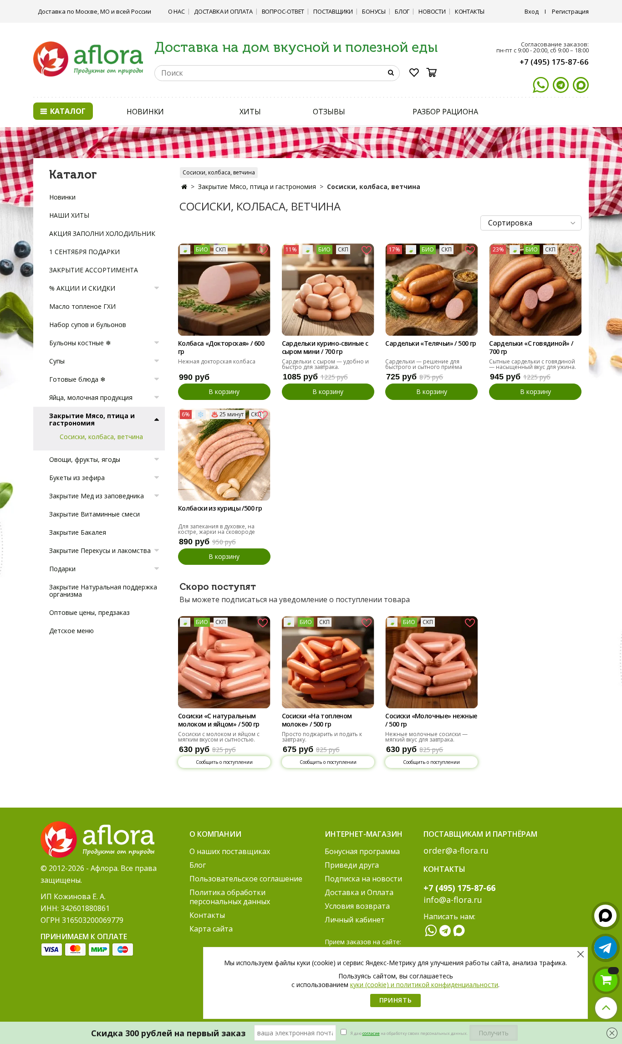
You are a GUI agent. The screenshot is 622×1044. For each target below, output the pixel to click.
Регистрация (570, 11)
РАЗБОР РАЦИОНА (445, 112)
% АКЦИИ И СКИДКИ (82, 288)
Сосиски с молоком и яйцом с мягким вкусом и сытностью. (219, 736)
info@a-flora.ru (452, 899)
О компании (215, 834)
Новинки (62, 197)
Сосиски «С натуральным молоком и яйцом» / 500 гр (219, 720)
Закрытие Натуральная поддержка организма (103, 591)
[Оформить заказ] (606, 980)
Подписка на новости (363, 878)
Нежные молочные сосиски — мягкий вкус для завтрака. (426, 736)
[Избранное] (414, 74)
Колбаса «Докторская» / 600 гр (221, 347)
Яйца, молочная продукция (91, 397)
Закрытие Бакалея (77, 532)
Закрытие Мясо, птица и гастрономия (257, 186)
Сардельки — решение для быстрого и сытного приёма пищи (423, 367)
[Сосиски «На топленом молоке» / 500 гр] (328, 662)
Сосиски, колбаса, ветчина (219, 172)
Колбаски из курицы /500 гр (220, 508)
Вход (532, 11)
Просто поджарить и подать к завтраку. (322, 736)
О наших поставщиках (229, 851)
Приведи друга (352, 865)
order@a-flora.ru (456, 850)
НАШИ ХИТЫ (69, 215)
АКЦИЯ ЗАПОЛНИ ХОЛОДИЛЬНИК (102, 233)
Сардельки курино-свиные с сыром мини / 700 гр (325, 347)
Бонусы (374, 11)
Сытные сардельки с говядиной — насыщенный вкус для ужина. (532, 364)
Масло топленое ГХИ (82, 306)
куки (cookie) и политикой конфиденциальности (424, 984)
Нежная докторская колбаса (216, 361)
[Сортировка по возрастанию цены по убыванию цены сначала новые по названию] (530, 222)
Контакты (469, 11)
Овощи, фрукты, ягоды (84, 459)
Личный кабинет (355, 919)
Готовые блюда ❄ (77, 379)
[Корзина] (434, 72)
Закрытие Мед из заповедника (96, 495)
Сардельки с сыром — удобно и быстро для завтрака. (325, 364)
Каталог (67, 111)
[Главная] (184, 186)
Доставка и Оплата (223, 11)
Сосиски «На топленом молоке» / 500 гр (317, 720)
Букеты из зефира (77, 477)
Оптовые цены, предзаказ (89, 612)
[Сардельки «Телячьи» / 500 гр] (431, 289)
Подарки (62, 568)
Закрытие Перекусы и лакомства (100, 550)
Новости (432, 11)
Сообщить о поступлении (224, 762)
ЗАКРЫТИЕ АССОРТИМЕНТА (93, 270)
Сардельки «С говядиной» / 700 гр (531, 347)
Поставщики (333, 11)
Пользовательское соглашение (245, 878)
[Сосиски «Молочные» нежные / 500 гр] (431, 662)
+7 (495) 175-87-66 (554, 61)
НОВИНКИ (145, 112)
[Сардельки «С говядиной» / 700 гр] (535, 289)
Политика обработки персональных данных (229, 897)
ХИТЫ (250, 112)
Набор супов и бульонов (87, 324)
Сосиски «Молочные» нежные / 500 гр (431, 720)
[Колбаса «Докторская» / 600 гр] (224, 289)
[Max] (581, 85)
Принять (395, 1000)
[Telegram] (561, 85)
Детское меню (71, 630)
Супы (57, 361)
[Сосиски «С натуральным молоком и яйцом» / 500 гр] (224, 662)
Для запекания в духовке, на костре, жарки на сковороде (216, 529)
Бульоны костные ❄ (80, 342)
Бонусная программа (362, 851)
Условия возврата (357, 906)
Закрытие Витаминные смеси (94, 514)
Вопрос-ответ (283, 11)
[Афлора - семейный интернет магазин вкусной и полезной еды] (88, 58)
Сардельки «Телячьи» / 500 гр (430, 343)
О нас (176, 11)
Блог (402, 11)
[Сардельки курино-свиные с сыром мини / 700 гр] (328, 289)
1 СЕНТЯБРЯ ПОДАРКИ (84, 251)
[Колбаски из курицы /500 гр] (224, 454)
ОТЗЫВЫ (329, 112)
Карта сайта (211, 928)
